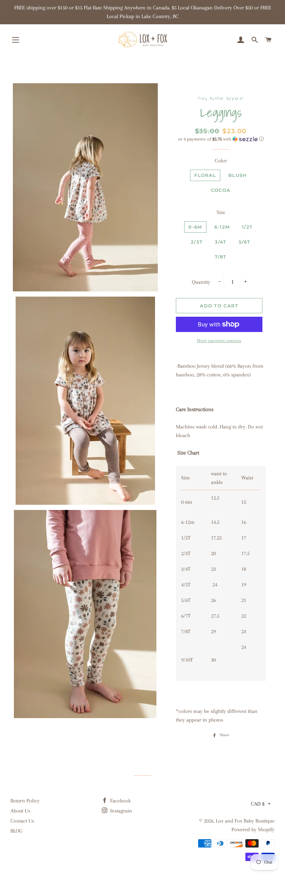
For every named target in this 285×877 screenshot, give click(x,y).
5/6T (245, 242)
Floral (205, 175)
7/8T (220, 256)
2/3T (197, 242)
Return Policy (25, 801)
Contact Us (22, 821)
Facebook (120, 801)
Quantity (201, 282)
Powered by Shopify (253, 829)
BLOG (16, 831)
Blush (237, 175)
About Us (20, 811)
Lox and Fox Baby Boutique (245, 821)
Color (221, 160)
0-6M (195, 227)
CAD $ (257, 804)
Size (221, 212)
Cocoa (221, 190)
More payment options (219, 340)
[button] (221, 139)
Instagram (120, 811)
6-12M (222, 227)
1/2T (247, 227)
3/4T (220, 242)
